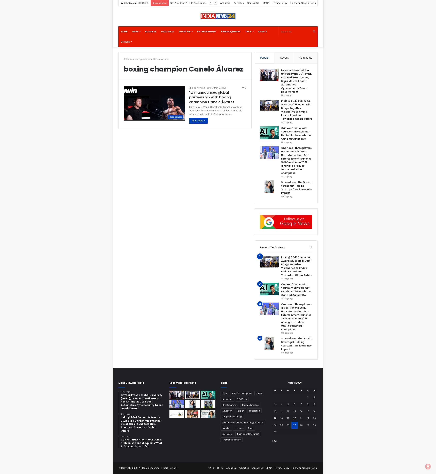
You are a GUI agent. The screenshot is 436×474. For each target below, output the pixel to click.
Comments (305, 57)
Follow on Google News (303, 3)
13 (294, 411)
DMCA (266, 3)
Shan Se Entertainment (248, 434)
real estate (227, 434)
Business (150, 31)
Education (167, 31)
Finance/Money (230, 31)
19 (288, 418)
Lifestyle (185, 31)
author (259, 393)
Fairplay (240, 410)
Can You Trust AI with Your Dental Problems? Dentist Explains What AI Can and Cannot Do (296, 290)
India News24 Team (201, 87)
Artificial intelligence (242, 393)
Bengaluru (227, 399)
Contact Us (253, 3)
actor (224, 393)
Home (124, 31)
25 (281, 425)
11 (282, 411)
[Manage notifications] (428, 466)
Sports (262, 31)
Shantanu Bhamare (231, 439)
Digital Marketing (250, 405)
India (135, 31)
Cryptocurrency (229, 405)
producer (239, 428)
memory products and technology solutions (242, 422)
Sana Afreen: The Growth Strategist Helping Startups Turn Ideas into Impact (296, 344)
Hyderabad (254, 410)
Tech (248, 31)
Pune (250, 428)
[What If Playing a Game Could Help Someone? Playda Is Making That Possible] (176, 414)
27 (294, 425)
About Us (225, 3)
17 (275, 418)
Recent (284, 57)
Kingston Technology (232, 416)
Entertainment (206, 31)
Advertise (239, 3)
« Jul (274, 440)
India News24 (170, 468)
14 (301, 411)
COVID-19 (242, 399)
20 (294, 418)
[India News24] (218, 16)
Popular (264, 57)
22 (307, 418)
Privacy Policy (280, 3)
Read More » (198, 120)
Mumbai (226, 428)
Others (125, 41)
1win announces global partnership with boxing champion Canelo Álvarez (211, 97)
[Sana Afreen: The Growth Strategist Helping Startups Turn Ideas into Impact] (269, 186)
